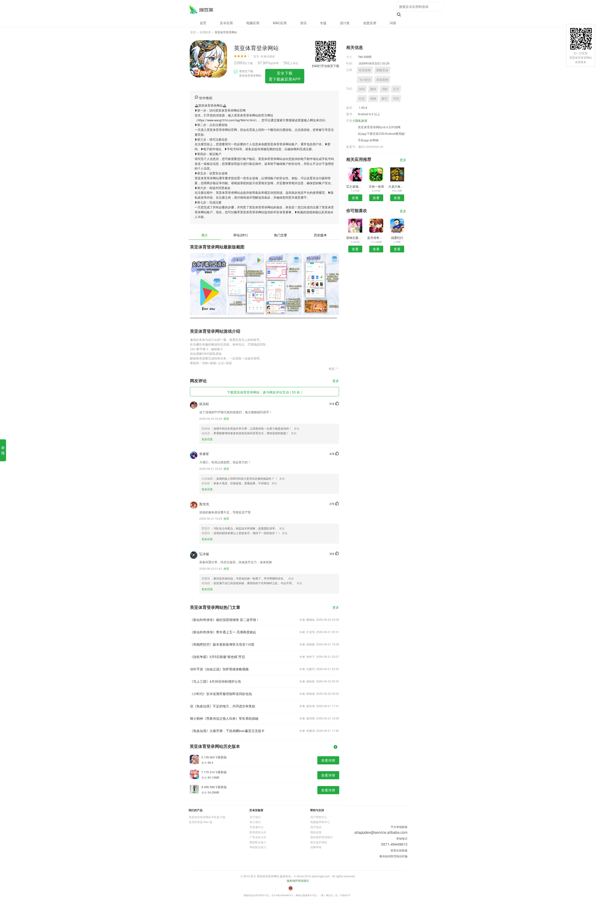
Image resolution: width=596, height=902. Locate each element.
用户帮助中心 (318, 817)
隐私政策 (361, 120)
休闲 (362, 89)
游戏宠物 (382, 79)
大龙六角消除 (397, 186)
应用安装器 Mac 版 (200, 822)
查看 (355, 197)
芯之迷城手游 (355, 186)
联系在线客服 (399, 850)
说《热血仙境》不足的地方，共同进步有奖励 (222, 706)
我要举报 (316, 847)
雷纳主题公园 (355, 237)
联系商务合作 (258, 832)
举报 (3, 450)
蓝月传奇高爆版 (376, 237)
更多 (335, 381)
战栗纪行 (397, 237)
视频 (373, 98)
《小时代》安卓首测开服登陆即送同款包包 (221, 693)
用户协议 (316, 827)
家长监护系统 (318, 842)
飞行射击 (365, 79)
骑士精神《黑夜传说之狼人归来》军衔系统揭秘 (224, 718)
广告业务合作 (258, 837)
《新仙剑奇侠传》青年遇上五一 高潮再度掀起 (223, 632)
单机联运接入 (258, 847)
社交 (362, 98)
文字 (396, 89)
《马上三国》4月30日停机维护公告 (215, 681)
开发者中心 (257, 827)
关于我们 (255, 817)
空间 (396, 98)
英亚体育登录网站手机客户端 (207, 817)
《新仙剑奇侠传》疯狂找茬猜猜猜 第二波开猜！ (224, 619)
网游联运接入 (258, 842)
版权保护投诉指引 (321, 837)
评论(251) (240, 235)
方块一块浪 (376, 186)
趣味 (373, 89)
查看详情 (328, 760)
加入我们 (255, 822)
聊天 (385, 98)
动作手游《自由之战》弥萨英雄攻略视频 (219, 669)
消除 (385, 89)
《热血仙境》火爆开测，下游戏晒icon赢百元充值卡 (227, 730)
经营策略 (365, 70)
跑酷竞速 (382, 70)
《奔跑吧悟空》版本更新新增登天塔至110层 (222, 644)
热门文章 (280, 235)
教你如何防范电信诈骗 (393, 856)
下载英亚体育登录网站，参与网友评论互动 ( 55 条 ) (264, 392)
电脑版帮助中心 (320, 822)
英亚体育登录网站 (201, 9)
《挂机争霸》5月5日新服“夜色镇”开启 (217, 656)
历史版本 (320, 235)
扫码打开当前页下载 (325, 66)
